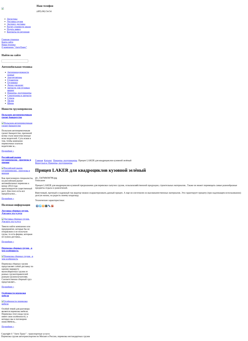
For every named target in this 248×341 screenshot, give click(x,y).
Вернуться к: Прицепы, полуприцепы (53, 163)
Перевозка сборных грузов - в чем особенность (17, 249)
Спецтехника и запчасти (19, 95)
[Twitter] (40, 206)
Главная (39, 160)
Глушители (12, 80)
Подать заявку (14, 29)
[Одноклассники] (43, 206)
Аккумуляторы (14, 77)
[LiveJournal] (49, 206)
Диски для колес (15, 85)
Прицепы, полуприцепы (19, 93)
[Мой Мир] (46, 206)
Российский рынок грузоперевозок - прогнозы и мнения (16, 160)
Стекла (10, 98)
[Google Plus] (52, 206)
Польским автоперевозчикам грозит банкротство (17, 116)
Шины (10, 103)
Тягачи (10, 100)
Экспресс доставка (16, 24)
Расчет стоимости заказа (19, 26)
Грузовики (12, 82)
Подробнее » (8, 151)
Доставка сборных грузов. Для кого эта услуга (15, 212)
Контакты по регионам (18, 32)
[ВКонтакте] (37, 206)
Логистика (12, 19)
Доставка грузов (15, 21)
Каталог (48, 160)
